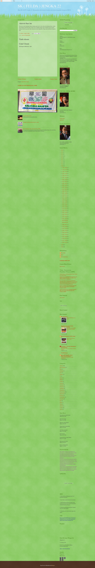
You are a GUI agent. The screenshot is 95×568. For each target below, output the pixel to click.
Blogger (53, 565)
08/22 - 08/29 (64, 187)
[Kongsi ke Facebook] (38, 33)
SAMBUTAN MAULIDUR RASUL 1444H (27, 85)
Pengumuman (27, 35)
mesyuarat (61, 384)
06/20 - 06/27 (64, 202)
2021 (62, 152)
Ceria (61, 372)
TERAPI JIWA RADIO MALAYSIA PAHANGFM (67, 358)
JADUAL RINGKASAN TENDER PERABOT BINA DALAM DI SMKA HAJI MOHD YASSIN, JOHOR (68, 286)
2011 (62, 163)
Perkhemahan (62, 397)
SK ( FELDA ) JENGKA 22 (39, 5)
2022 (62, 150)
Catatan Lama (53, 79)
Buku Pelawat (62, 266)
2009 (62, 244)
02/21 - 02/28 (64, 234)
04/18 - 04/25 (64, 216)
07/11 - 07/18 (64, 197)
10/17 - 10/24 (64, 177)
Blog (61, 369)
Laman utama (38, 79)
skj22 (62, 254)
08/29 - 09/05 (64, 185)
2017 (62, 154)
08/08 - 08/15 (64, 191)
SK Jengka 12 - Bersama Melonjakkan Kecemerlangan (68, 347)
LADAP (61, 381)
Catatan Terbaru (22, 79)
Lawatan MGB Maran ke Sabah (71, 318)
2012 (62, 162)
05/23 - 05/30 (64, 206)
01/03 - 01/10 (64, 242)
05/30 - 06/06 (64, 204)
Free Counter (67, 24)
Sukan (61, 404)
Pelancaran (62, 386)
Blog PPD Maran (64, 316)
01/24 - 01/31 (64, 238)
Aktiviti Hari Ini (65, 220)
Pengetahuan (62, 390)
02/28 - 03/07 (64, 232)
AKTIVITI (62, 120)
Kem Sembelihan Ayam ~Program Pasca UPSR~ (32, 128)
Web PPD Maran (64, 353)
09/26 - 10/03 (64, 179)
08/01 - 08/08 (64, 193)
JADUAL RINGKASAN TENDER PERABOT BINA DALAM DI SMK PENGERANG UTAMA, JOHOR (68, 290)
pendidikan (62, 388)
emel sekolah (62, 297)
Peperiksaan (62, 393)
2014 (62, 158)
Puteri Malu (63, 252)
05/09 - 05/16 (64, 210)
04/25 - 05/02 (64, 214)
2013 (62, 160)
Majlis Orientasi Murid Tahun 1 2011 (71, 339)
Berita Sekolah (62, 367)
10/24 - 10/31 (64, 175)
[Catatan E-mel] (32, 33)
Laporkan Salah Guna (65, 260)
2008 (62, 246)
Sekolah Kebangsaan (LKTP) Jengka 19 (68, 337)
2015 (62, 156)
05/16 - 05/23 (64, 208)
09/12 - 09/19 (64, 181)
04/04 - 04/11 (64, 224)
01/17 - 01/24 (64, 240)
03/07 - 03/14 (64, 230)
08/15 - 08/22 (64, 189)
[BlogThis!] (36, 33)
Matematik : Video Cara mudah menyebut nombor (68, 349)
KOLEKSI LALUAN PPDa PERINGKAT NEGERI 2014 (71, 329)
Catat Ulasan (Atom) (25, 81)
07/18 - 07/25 (64, 195)
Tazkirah (61, 405)
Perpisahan (62, 398)
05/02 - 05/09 (64, 212)
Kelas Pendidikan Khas (27, 115)
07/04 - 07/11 (64, 199)
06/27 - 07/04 (64, 201)
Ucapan (61, 407)
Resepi (61, 402)
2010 (62, 165)
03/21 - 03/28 (64, 228)
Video (61, 409)
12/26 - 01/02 (64, 167)
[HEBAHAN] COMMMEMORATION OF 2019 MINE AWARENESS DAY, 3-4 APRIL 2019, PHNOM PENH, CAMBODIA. (68, 278)
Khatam (61, 377)
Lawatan (61, 383)
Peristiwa (61, 395)
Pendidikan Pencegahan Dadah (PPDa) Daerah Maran (67, 326)
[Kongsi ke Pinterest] (39, 33)
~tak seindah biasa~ (64, 256)
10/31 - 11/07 (64, 173)
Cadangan (61, 370)
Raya (61, 400)
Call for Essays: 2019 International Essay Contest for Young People (68, 274)
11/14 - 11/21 (64, 169)
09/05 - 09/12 (64, 183)
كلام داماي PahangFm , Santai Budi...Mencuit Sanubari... (67, 355)
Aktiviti (23, 35)
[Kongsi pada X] (37, 33)
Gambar (61, 374)
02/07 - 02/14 (64, 236)
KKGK (61, 379)
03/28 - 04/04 (64, 226)
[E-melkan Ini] (34, 33)
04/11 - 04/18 (64, 218)
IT (60, 376)
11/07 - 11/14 (64, 171)
